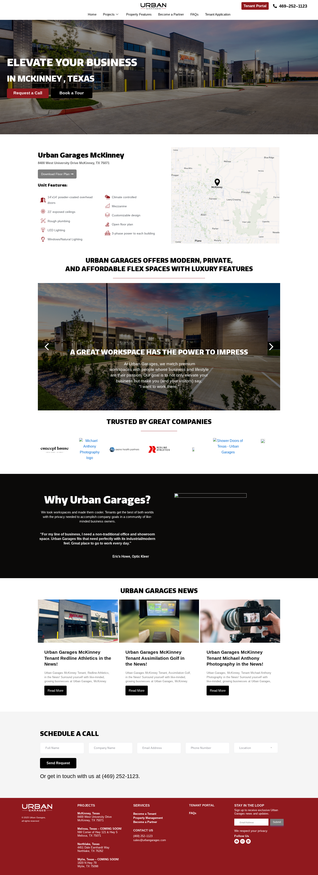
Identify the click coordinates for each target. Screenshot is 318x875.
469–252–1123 (293, 6)
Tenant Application (217, 14)
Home (92, 14)
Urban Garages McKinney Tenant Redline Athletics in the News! (77, 658)
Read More (55, 690)
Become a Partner (171, 14)
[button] (57, 174)
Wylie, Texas (85, 859)
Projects (109, 14)
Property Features (139, 14)
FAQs (194, 14)
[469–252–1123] (275, 6)
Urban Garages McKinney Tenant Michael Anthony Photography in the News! (235, 658)
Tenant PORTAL (202, 805)
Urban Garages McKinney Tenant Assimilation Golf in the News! (155, 658)
